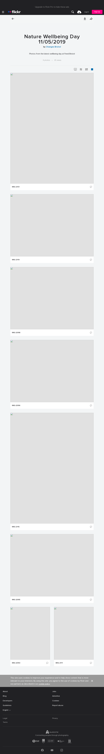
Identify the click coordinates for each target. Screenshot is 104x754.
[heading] (14, 12)
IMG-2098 (16, 333)
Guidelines (7, 705)
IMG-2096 (16, 405)
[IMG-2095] (52, 565)
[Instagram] (61, 750)
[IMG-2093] (30, 633)
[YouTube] (52, 750)
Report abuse (57, 705)
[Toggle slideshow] (75, 69)
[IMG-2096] (52, 371)
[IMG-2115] (52, 468)
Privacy (55, 718)
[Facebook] (42, 750)
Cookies (55, 701)
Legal (5, 718)
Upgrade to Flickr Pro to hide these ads (52, 7)
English (5, 710)
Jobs (54, 691)
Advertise (56, 696)
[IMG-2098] (52, 298)
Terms (5, 722)
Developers (7, 701)
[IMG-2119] (52, 225)
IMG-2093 (16, 663)
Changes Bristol (53, 47)
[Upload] (79, 12)
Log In (86, 12)
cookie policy (44, 684)
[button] (84, 18)
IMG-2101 (16, 187)
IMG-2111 (59, 663)
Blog (4, 696)
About (5, 691)
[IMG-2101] (52, 128)
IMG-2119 (16, 260)
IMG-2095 (16, 600)
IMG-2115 (15, 527)
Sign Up (97, 12)
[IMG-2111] (74, 633)
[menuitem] (72, 12)
